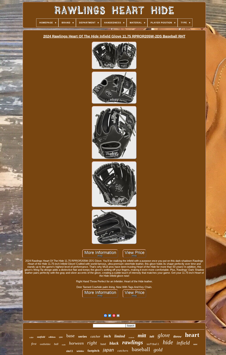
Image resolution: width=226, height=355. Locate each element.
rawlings (132, 342)
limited (119, 336)
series (82, 336)
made (64, 345)
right (92, 342)
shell (69, 351)
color (31, 337)
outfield (41, 337)
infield (183, 342)
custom (131, 337)
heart (192, 334)
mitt (142, 335)
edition (52, 337)
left (152, 336)
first (33, 343)
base (70, 335)
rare (195, 344)
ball (56, 344)
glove (164, 335)
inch (107, 336)
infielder (80, 351)
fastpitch (93, 350)
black (114, 343)
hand (103, 344)
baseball (141, 349)
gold (158, 349)
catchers (122, 350)
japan (108, 349)
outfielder (45, 344)
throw (177, 336)
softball (153, 344)
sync (61, 337)
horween (76, 343)
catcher (95, 336)
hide (168, 342)
